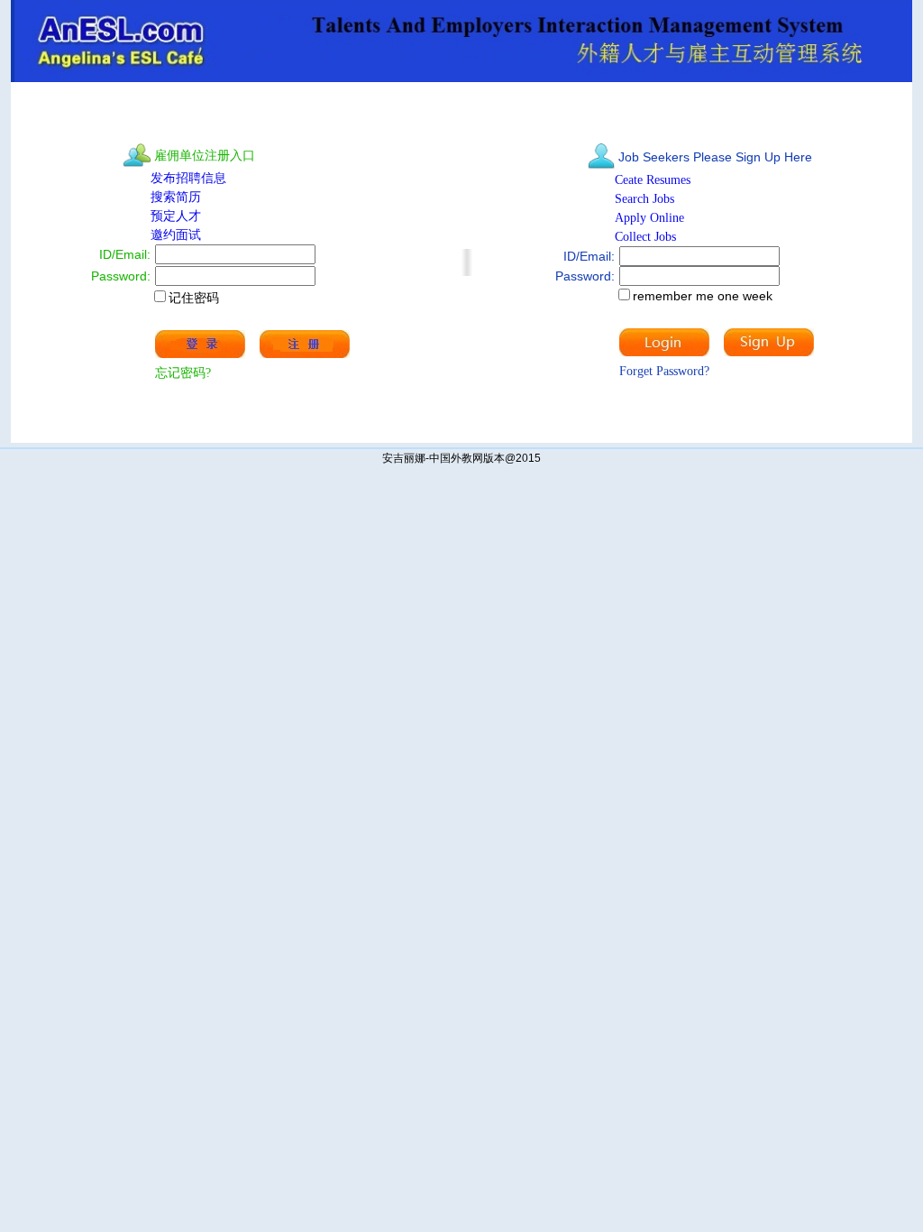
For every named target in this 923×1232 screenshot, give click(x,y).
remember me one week (702, 296)
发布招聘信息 (188, 178)
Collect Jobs (645, 237)
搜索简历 (176, 197)
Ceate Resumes (654, 180)
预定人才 (176, 216)
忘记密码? (183, 373)
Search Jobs (644, 199)
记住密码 (194, 297)
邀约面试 (176, 235)
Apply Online (651, 218)
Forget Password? (664, 371)
